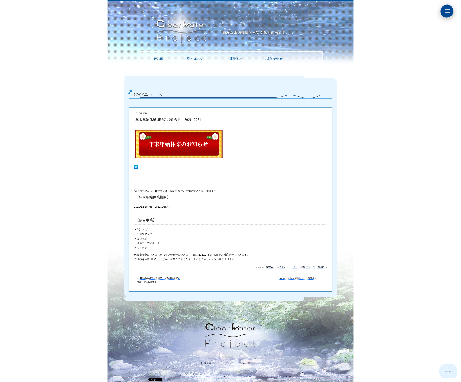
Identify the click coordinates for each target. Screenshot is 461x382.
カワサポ (281, 267)
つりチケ (293, 267)
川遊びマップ (308, 267)
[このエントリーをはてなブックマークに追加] (136, 165)
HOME (158, 58)
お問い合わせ (274, 58)
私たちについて (196, 58)
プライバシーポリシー (244, 363)
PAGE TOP (448, 371)
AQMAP (270, 267)
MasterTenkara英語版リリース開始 (296, 278)
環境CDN (322, 267)
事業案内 (236, 58)
